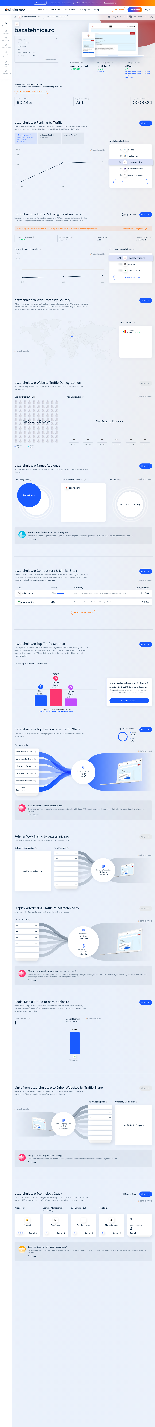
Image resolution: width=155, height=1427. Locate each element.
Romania (100, 72)
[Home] (15, 9)
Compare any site (130, 277)
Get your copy (110, 3)
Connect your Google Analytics (136, 229)
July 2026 (116, 16)
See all (32, 1233)
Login (147, 10)
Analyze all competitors (45, 580)
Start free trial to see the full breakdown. (55, 711)
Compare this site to (56, 17)
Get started (134, 10)
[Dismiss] (151, 2)
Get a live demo (128, 701)
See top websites (130, 182)
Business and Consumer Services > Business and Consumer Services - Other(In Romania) (138, 74)
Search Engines (29, 495)
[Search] (83, 17)
